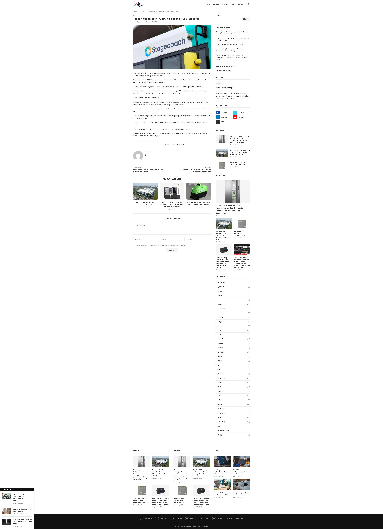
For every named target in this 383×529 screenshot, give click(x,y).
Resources (216, 4)
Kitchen (233, 361)
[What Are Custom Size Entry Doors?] (6, 511)
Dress (233, 326)
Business (233, 295)
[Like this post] (175, 144)
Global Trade (233, 339)
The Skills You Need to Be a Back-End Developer (241, 472)
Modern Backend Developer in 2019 (221, 494)
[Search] (249, 4)
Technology (233, 422)
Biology (233, 291)
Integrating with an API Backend (241, 494)
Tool (233, 426)
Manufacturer (233, 378)
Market (233, 383)
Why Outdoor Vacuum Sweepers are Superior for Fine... (198, 203)
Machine (233, 374)
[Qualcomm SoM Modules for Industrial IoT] (222, 165)
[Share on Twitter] (179, 144)
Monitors (233, 391)
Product (233, 404)
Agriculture (233, 287)
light (233, 369)
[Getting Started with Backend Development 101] (222, 461)
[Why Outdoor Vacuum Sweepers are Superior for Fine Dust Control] (198, 191)
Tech (142, 12)
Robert (141, 22)
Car (233, 300)
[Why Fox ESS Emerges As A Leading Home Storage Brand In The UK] (145, 191)
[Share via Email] (183, 144)
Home (208, 4)
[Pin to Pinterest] (181, 144)
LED (233, 365)
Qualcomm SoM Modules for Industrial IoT (230, 44)
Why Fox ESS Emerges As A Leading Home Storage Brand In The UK (240, 152)
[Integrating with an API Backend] (241, 484)
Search (218, 16)
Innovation (233, 352)
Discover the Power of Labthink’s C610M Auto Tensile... (22, 522)
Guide (233, 4)
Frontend (225, 4)
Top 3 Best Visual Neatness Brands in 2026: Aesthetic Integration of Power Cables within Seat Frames (232, 57)
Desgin (233, 322)
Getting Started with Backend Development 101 (222, 472)
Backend (240, 4)
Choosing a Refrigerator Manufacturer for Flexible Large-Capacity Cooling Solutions (232, 33)
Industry (233, 348)
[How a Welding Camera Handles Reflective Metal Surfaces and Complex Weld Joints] (224, 249)
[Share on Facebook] (177, 144)
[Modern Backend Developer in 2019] (222, 484)
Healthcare (233, 343)
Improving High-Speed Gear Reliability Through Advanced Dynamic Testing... (172, 204)
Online (233, 400)
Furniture (233, 335)
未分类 (233, 435)
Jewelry (233, 356)
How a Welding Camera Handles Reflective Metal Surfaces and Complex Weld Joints (231, 50)
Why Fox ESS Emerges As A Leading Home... (145, 203)
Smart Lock (233, 413)
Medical (233, 387)
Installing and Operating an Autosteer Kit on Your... (20, 497)
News (233, 396)
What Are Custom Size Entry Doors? (22, 510)
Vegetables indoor (233, 430)
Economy (233, 330)
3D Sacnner (233, 282)
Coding (233, 304)
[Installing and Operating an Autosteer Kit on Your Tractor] (6, 496)
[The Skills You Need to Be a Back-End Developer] (241, 461)
